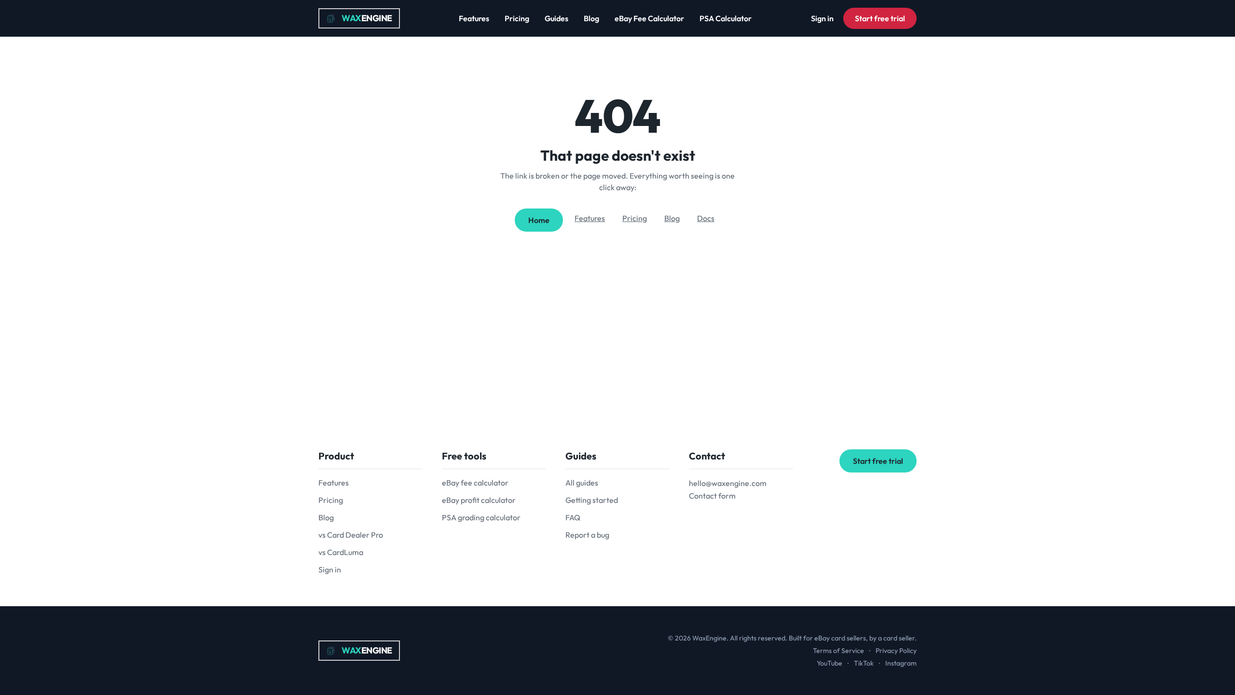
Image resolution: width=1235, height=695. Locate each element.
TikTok (864, 663)
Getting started (591, 500)
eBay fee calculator (475, 482)
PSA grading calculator (481, 517)
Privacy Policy (896, 650)
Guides (556, 18)
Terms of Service (838, 650)
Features (474, 18)
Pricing (517, 18)
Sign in (822, 18)
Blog (591, 18)
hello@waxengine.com (728, 483)
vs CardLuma (340, 552)
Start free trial (880, 18)
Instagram (901, 663)
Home (538, 220)
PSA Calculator (726, 18)
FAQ (572, 517)
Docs (705, 218)
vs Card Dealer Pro (350, 535)
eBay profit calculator (479, 500)
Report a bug (587, 535)
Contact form (712, 495)
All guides (581, 482)
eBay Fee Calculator (649, 18)
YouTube (829, 663)
